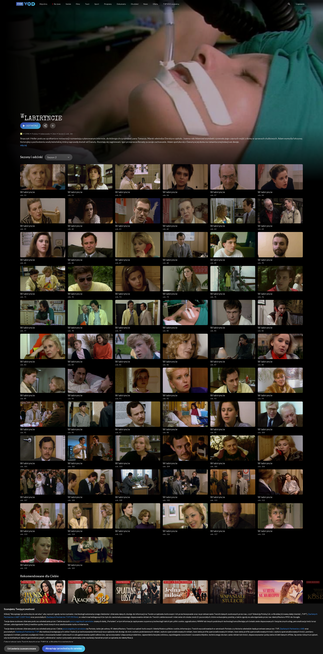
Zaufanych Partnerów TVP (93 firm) (62, 617)
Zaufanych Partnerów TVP (27, 631)
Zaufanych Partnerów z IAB (292, 628)
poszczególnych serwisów (81, 621)
